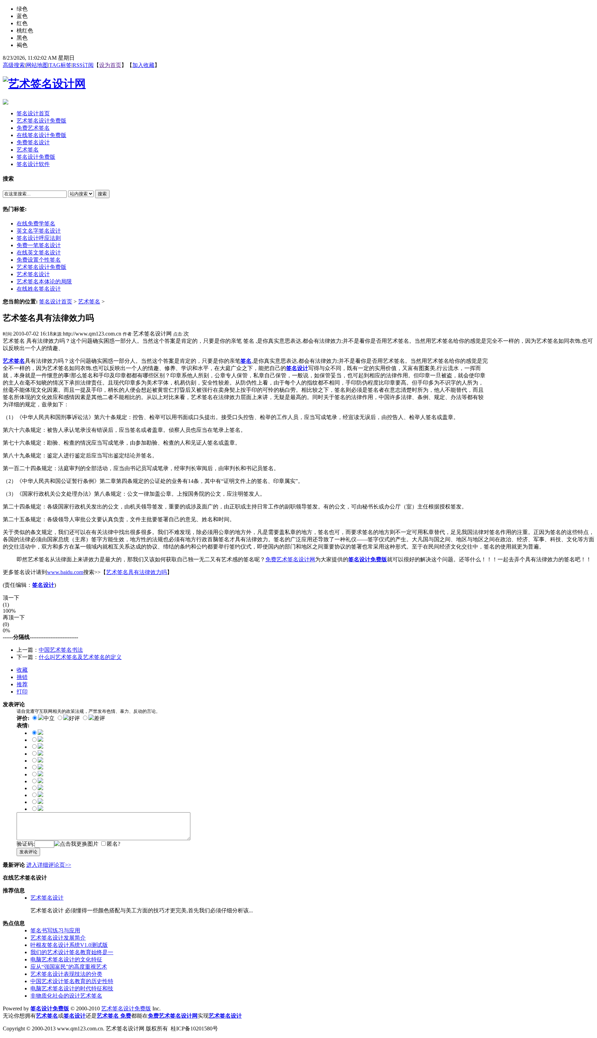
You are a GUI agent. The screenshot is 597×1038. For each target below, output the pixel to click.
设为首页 (110, 65)
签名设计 (297, 368)
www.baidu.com (65, 572)
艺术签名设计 (33, 274)
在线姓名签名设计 (39, 289)
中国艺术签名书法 (61, 650)
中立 (49, 718)
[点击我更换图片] (76, 844)
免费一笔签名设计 (39, 245)
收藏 (22, 670)
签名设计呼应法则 (39, 238)
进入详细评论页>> (48, 865)
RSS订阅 (83, 65)
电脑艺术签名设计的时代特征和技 (71, 988)
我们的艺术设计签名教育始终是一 (71, 952)
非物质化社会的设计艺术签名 (66, 996)
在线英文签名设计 (39, 252)
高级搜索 (14, 65)
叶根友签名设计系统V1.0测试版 (69, 945)
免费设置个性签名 (39, 260)
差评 (99, 718)
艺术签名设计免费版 (41, 267)
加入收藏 (143, 65)
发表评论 (28, 851)
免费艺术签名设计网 (290, 559)
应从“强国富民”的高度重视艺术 (68, 967)
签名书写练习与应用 (55, 930)
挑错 (22, 677)
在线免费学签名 (36, 223)
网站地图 (37, 65)
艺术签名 (89, 301)
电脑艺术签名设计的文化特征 (66, 959)
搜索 (102, 193)
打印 (22, 692)
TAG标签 (60, 65)
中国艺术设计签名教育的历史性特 (71, 981)
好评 (74, 718)
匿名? (113, 844)
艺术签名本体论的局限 (44, 281)
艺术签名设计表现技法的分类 (66, 974)
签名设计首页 (55, 301)
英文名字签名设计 (39, 231)
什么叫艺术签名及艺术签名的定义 (80, 657)
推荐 (22, 684)
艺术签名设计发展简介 (58, 938)
